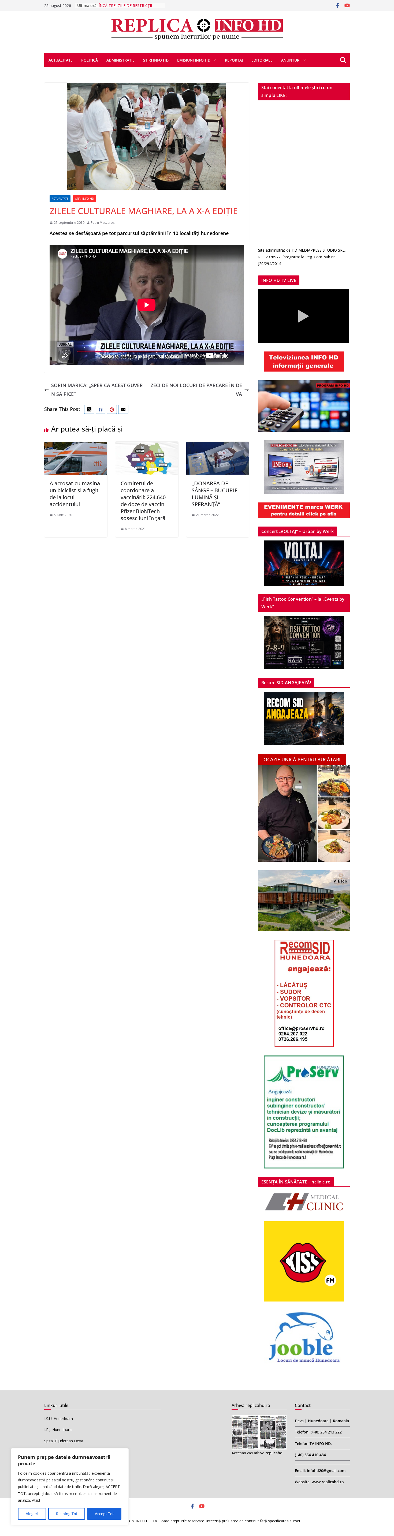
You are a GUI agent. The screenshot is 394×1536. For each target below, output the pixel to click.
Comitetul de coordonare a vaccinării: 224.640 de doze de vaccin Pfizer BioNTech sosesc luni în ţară (143, 501)
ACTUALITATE (61, 60)
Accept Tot (104, 1513)
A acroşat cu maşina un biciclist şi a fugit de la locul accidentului (75, 494)
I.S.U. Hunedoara (58, 1418)
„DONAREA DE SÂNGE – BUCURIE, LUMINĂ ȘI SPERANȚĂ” (215, 494)
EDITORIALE (262, 60)
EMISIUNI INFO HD (193, 60)
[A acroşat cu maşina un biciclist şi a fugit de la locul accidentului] (75, 446)
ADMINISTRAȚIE (120, 60)
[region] (70, 1486)
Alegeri (32, 1513)
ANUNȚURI (290, 60)
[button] (213, 60)
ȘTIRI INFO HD (84, 198)
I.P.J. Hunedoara (58, 1429)
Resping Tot (66, 1513)
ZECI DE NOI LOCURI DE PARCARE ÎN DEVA (196, 389)
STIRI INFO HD (156, 60)
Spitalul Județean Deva (63, 1440)
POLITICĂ (89, 60)
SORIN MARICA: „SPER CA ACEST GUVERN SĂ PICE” (97, 389)
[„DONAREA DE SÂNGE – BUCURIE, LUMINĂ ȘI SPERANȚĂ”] (217, 446)
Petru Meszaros (102, 222)
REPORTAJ (234, 60)
